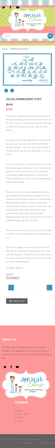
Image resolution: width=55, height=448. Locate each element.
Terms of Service (27, 443)
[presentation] (6, 90)
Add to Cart (19, 301)
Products (19, 417)
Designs (19, 410)
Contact (19, 421)
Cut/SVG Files (21, 414)
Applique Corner (10, 439)
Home (5, 49)
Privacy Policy (46, 443)
